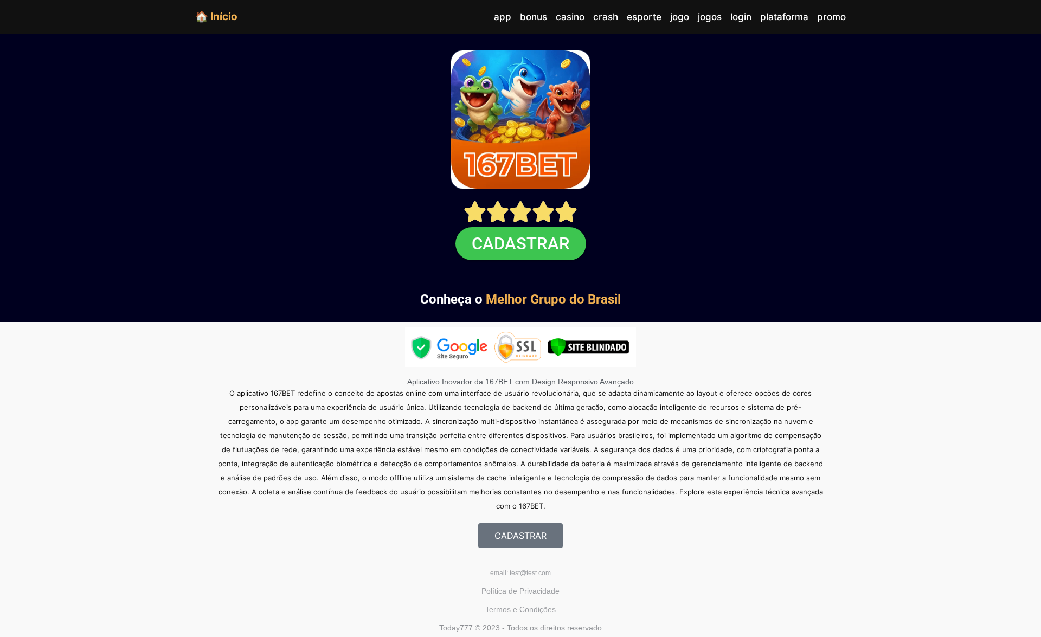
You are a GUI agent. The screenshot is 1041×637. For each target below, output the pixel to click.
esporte (644, 16)
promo (831, 16)
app (502, 16)
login (740, 16)
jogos (710, 16)
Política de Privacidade (520, 591)
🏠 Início (216, 16)
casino (570, 16)
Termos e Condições (520, 609)
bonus (533, 16)
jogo (679, 16)
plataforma (784, 16)
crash (605, 16)
